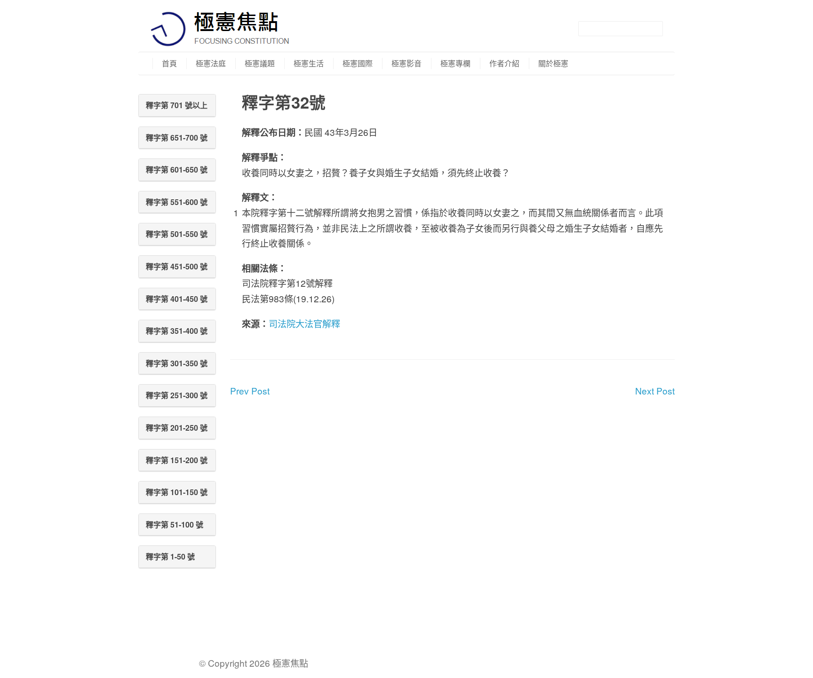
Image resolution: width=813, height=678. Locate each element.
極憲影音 (406, 63)
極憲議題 (260, 63)
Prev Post (250, 390)
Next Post (655, 390)
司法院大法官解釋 (304, 323)
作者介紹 (504, 63)
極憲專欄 (455, 63)
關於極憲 (553, 63)
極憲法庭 (211, 63)
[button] (177, 105)
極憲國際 (358, 63)
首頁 (169, 63)
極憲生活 (309, 63)
